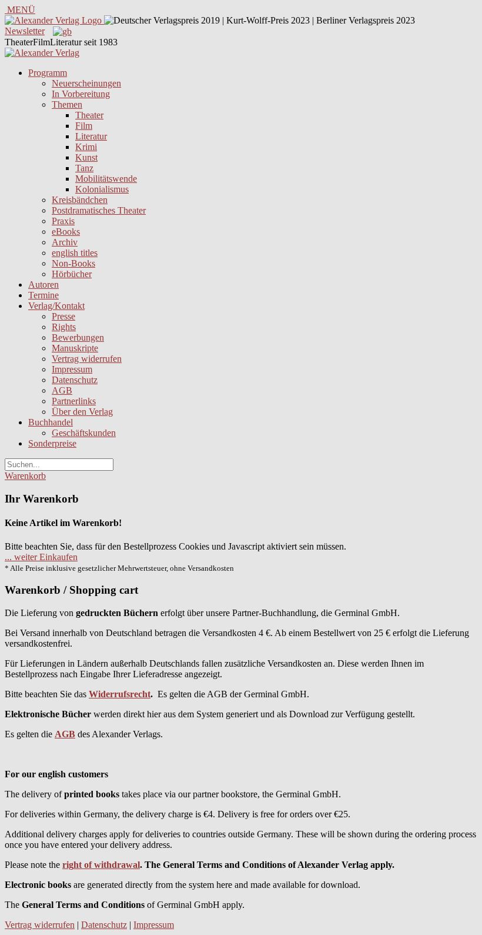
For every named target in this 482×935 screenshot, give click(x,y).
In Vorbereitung (81, 94)
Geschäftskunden (84, 433)
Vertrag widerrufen (87, 359)
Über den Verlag (82, 412)
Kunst (86, 157)
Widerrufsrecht (119, 694)
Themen (67, 104)
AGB (62, 390)
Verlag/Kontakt (56, 306)
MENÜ (20, 10)
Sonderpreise (52, 443)
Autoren (43, 284)
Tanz (84, 168)
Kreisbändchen (80, 200)
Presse (63, 316)
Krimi (86, 147)
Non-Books (73, 263)
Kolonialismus (102, 189)
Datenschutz (75, 380)
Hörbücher (72, 274)
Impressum (72, 369)
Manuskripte (75, 348)
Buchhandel (50, 422)
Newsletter (25, 31)
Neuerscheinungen (86, 83)
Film (83, 126)
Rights (64, 327)
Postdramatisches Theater (99, 210)
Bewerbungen (78, 337)
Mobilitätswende (106, 179)
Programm (47, 73)
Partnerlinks (74, 401)
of (87, 865)
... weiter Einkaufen (41, 557)
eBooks (66, 232)
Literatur (91, 136)
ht (77, 865)
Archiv (65, 242)
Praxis (63, 221)
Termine (43, 295)
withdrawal (117, 865)
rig (67, 865)
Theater (89, 115)
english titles (75, 253)
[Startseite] (42, 53)
